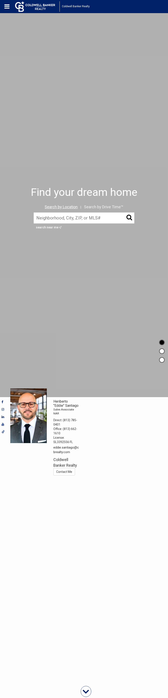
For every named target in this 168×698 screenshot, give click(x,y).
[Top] (162, 342)
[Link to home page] (37, 6)
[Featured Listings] (162, 351)
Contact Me (64, 472)
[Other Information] (162, 360)
